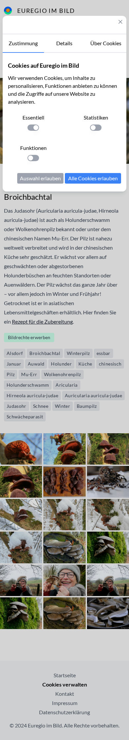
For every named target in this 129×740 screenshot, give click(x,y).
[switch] (33, 127)
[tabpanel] (64, 122)
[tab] (23, 43)
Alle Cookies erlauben (93, 178)
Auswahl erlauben (40, 178)
